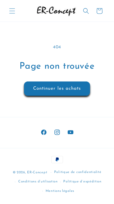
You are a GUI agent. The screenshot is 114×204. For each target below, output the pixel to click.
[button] (12, 11)
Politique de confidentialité (78, 172)
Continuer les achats (57, 88)
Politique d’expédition (82, 181)
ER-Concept (37, 172)
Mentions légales (60, 191)
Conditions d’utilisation (38, 181)
